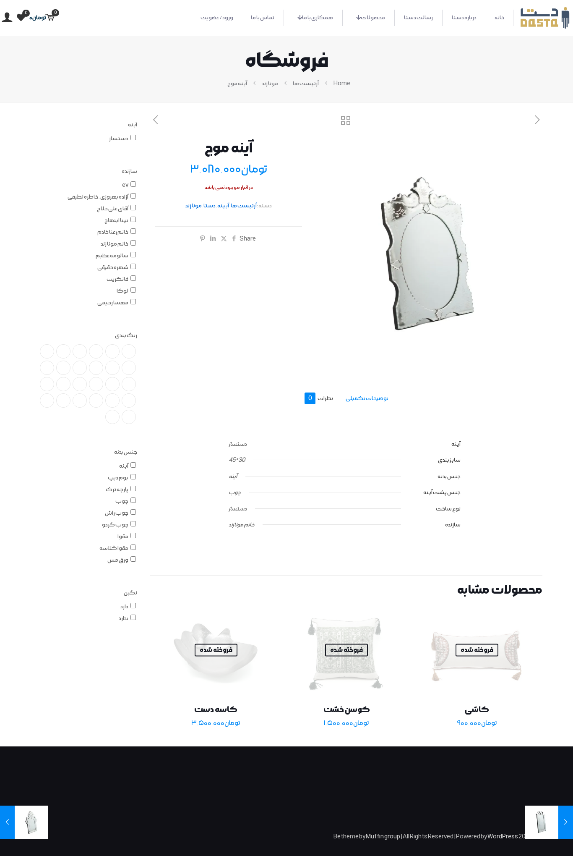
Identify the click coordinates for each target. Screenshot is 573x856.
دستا (209, 205)
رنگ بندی (126, 335)
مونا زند (270, 83)
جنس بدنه (125, 452)
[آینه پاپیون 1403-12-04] (565, 822)
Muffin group (383, 836)
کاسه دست (215, 709)
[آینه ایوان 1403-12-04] (7, 822)
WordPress (502, 836)
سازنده (129, 171)
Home (341, 83)
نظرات (320, 398)
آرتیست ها (306, 83)
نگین (130, 593)
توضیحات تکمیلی (367, 398)
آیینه (223, 205)
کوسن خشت (346, 709)
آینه (132, 124)
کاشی (477, 709)
